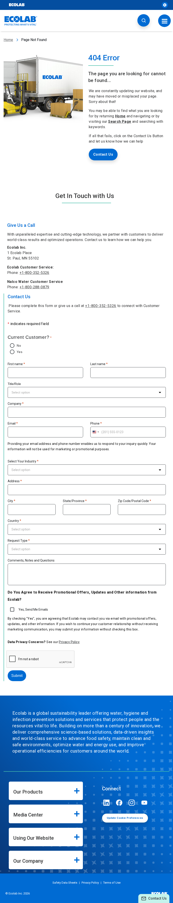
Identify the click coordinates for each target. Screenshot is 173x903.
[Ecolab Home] (21, 20)
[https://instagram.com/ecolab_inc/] (132, 802)
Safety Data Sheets (64, 882)
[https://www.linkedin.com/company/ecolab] (106, 802)
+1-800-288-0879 (34, 287)
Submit (17, 676)
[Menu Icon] (164, 20)
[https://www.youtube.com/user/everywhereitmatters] (144, 802)
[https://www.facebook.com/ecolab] (119, 802)
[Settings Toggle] (164, 5)
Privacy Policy (69, 642)
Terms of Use (112, 882)
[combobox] (87, 392)
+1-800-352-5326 (34, 273)
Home (8, 40)
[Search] (143, 20)
